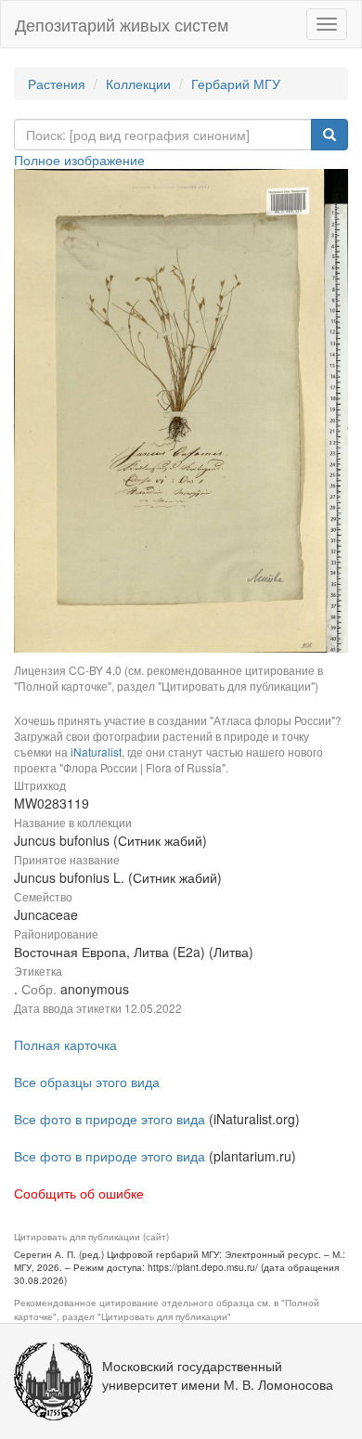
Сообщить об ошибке (79, 1193)
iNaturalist (96, 751)
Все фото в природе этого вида (109, 1118)
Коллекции (138, 83)
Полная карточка (65, 1044)
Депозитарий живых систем (121, 24)
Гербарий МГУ (235, 83)
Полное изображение (79, 159)
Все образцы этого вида (87, 1081)
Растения (56, 83)
